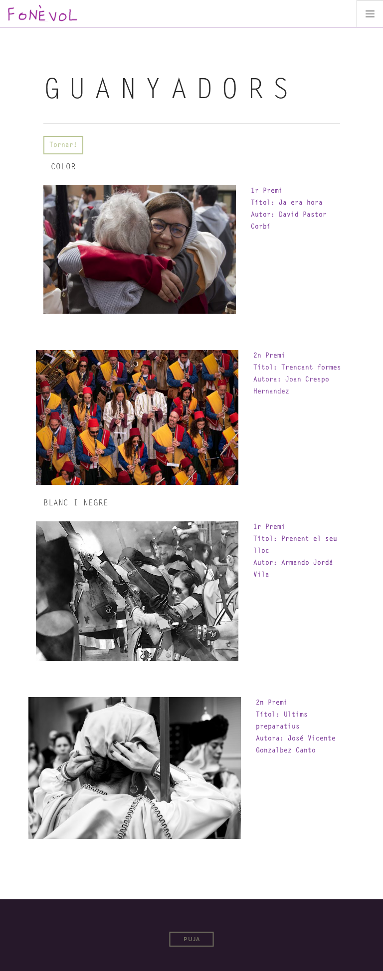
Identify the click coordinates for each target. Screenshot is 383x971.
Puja (192, 939)
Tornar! (63, 145)
